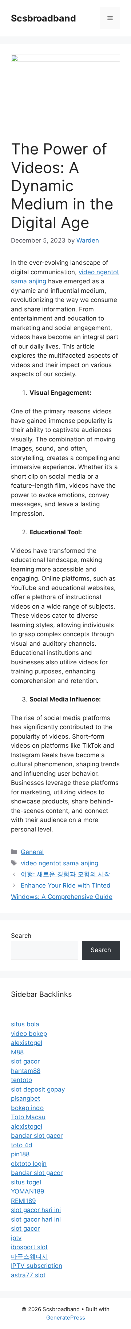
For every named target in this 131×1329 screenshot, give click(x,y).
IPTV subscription (36, 1265)
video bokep (29, 1033)
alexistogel (26, 1042)
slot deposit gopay (38, 1089)
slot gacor (25, 1061)
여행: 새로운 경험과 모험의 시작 (65, 874)
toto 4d (21, 1145)
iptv (16, 1238)
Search (21, 935)
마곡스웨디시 (29, 1256)
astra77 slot (28, 1275)
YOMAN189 (27, 1191)
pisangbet (25, 1098)
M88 (17, 1052)
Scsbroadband (43, 18)
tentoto (21, 1080)
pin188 (20, 1154)
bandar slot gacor (37, 1135)
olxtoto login (29, 1163)
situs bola (25, 1024)
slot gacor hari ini (36, 1210)
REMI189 (23, 1200)
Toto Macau (28, 1117)
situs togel (26, 1182)
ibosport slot (29, 1247)
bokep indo (27, 1108)
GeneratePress (65, 1317)
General (32, 852)
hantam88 (25, 1070)
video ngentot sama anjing (59, 863)
